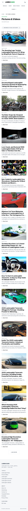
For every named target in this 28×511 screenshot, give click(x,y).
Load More (14, 452)
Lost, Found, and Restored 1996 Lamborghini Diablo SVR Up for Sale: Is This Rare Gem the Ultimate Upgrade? (13, 149)
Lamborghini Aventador (7, 478)
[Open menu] (3, 2)
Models (5, 5)
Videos (23, 5)
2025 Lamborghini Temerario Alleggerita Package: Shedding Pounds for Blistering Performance (13, 310)
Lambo (10, 2)
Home (3, 14)
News (10, 5)
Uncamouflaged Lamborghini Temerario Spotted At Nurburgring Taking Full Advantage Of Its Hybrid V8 (14, 85)
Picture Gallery (5, 474)
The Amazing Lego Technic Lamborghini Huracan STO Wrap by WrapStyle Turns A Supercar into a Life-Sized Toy (13, 53)
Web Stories (16, 5)
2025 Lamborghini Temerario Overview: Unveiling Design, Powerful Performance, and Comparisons (12, 375)
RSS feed (4, 503)
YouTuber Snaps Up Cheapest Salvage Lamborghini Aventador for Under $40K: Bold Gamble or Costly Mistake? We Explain (13, 117)
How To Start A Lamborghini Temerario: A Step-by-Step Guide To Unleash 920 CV (14, 277)
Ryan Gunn (5, 60)
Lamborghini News (6, 472)
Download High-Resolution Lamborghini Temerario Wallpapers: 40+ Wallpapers (12, 438)
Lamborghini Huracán (6, 480)
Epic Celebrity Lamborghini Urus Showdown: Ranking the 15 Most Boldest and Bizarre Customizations (13, 182)
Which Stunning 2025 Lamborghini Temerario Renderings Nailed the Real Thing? (14, 406)
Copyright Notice (5, 494)
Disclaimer (4, 495)
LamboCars (5, 463)
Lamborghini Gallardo (6, 482)
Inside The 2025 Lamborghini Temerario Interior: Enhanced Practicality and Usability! (12, 342)
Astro (25, 508)
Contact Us (4, 492)
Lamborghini (4, 476)
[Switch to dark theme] (25, 2)
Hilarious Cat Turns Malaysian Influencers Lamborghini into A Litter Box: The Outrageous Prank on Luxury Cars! (14, 214)
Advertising (4, 490)
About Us (4, 488)
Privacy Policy (5, 497)
